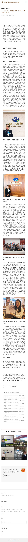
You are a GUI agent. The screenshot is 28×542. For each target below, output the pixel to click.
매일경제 (8, 509)
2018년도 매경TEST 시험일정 (7, 495)
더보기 (2, 514)
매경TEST (5, 392)
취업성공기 (10, 392)
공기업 (16, 511)
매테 (22, 509)
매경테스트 (4, 511)
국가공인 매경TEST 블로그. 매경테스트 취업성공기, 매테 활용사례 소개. (10, 472)
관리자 (19, 540)
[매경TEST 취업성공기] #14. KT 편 (10, 397)
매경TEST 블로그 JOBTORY (10, 2)
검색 (25, 522)
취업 (18, 509)
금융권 (13, 509)
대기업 (3, 509)
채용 (20, 511)
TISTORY (14, 540)
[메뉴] (26, 2)
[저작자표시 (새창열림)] (17, 386)
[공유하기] (7, 386)
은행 (24, 511)
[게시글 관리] (9, 386)
